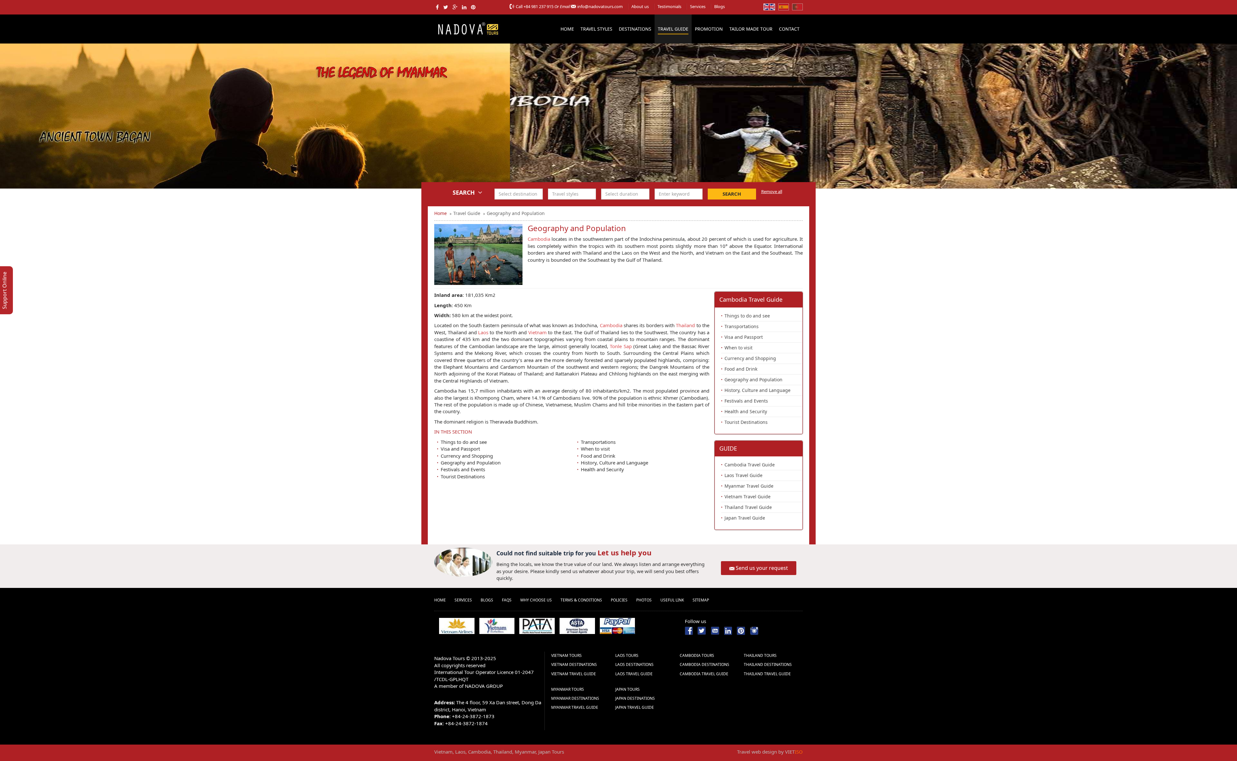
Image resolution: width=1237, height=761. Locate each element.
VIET (794, 751)
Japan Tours (627, 689)
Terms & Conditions (581, 600)
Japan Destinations (635, 698)
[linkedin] (464, 7)
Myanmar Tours (567, 689)
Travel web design (757, 751)
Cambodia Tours (697, 655)
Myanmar (525, 751)
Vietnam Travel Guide (747, 496)
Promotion (709, 29)
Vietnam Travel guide (573, 674)
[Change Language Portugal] (797, 6)
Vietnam (538, 332)
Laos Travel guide (634, 674)
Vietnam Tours (566, 655)
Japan (544, 751)
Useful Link (672, 600)
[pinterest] (473, 7)
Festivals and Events (463, 469)
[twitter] (446, 7)
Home (567, 29)
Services (697, 6)
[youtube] (715, 630)
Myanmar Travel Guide (748, 486)
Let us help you (624, 552)
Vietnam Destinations (574, 664)
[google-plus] (455, 7)
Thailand (685, 325)
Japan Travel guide (634, 707)
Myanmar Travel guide (574, 707)
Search (732, 193)
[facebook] (437, 7)
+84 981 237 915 (538, 6)
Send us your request (762, 567)
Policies (619, 600)
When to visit (595, 448)
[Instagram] (754, 630)
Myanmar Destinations (575, 698)
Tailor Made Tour (750, 29)
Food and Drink (598, 456)
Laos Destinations (634, 664)
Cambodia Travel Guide (749, 465)
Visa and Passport (460, 448)
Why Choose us (536, 600)
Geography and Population (471, 462)
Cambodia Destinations (704, 664)
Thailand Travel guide (767, 674)
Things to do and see (464, 442)
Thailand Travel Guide (748, 507)
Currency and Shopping (467, 456)
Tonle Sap (620, 346)
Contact (789, 29)
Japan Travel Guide (744, 518)
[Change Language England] (769, 6)
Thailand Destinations (768, 664)
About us (640, 6)
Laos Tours (626, 655)
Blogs (719, 6)
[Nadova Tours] (467, 28)
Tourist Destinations (463, 476)
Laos (483, 332)
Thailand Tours (760, 655)
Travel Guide (673, 29)
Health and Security (602, 469)
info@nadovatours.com (600, 6)
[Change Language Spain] (783, 6)
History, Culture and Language (614, 462)
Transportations (598, 442)
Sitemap (701, 600)
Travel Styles (596, 29)
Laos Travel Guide (743, 475)
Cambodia (539, 239)
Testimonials (669, 6)
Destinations (635, 29)
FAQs (507, 600)
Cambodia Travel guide (704, 674)
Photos (644, 600)
